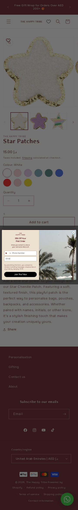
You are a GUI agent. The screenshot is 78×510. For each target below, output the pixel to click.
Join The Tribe (20, 274)
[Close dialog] (73, 232)
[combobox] (8, 253)
